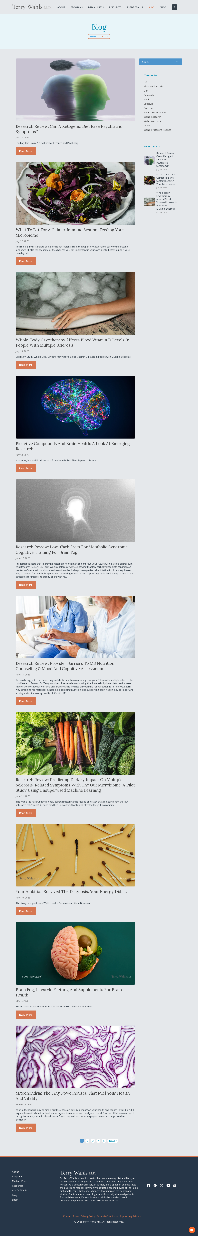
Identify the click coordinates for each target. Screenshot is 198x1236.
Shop (163, 7)
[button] (192, 1230)
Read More (25, 151)
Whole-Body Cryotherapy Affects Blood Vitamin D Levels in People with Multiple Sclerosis (166, 200)
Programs (76, 7)
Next (113, 1140)
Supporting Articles (130, 1216)
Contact (67, 1216)
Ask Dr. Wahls (135, 7)
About (61, 7)
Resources (115, 7)
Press (76, 1216)
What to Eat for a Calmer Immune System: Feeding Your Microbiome (165, 179)
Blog (151, 7)
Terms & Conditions (107, 1216)
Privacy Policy (88, 1216)
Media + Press (95, 7)
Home (92, 36)
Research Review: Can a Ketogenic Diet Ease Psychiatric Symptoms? (165, 159)
